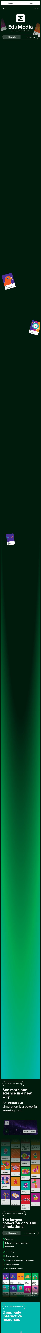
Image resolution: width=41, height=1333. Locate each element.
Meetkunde (9, 1246)
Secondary (29, 1233)
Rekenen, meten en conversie (16, 1243)
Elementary (11, 1233)
